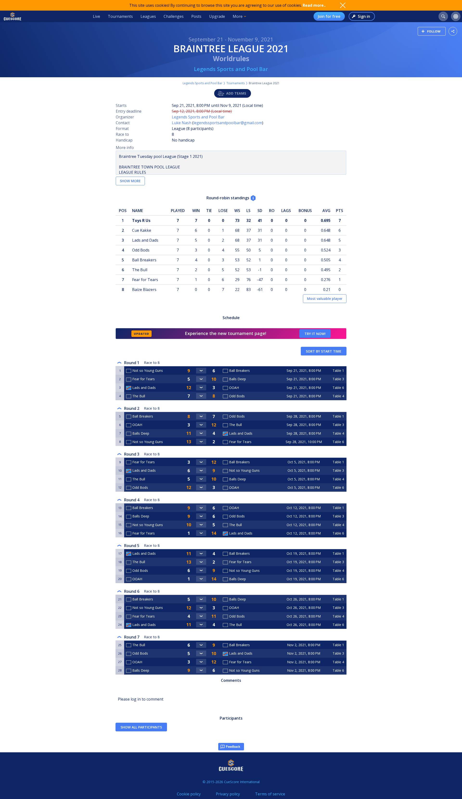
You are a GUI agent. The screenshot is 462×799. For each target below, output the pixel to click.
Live (96, 16)
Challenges (174, 16)
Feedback (233, 746)
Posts (196, 16)
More (238, 16)
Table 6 (338, 387)
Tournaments (120, 16)
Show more (130, 181)
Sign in (364, 16)
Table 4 (338, 396)
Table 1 (338, 370)
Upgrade (217, 16)
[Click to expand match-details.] (201, 371)
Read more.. (314, 5)
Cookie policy (189, 794)
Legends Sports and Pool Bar (231, 68)
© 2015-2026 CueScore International (231, 782)
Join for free (329, 16)
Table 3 (338, 379)
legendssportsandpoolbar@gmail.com (227, 122)
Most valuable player (324, 298)
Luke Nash (181, 122)
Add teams (236, 93)
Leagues (148, 16)
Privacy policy (228, 794)
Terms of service (270, 794)
